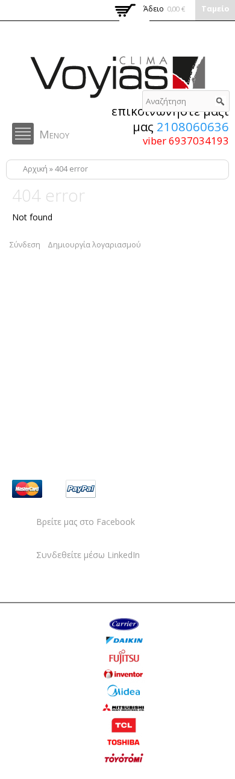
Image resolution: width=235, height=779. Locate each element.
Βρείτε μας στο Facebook (85, 521)
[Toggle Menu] (23, 133)
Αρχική (35, 169)
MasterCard (27, 489)
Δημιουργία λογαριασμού (94, 245)
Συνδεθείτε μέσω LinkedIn (88, 554)
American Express (187, 489)
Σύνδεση (25, 245)
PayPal (81, 489)
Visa (134, 489)
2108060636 (193, 126)
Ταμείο (215, 9)
